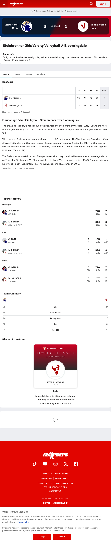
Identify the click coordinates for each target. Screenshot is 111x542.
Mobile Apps (61, 473)
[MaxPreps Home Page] (32, 11)
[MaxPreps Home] (16, 4)
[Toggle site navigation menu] (4, 4)
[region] (55, 524)
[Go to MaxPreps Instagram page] (55, 464)
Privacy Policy (62, 478)
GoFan (46, 502)
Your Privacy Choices (55, 487)
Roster (29, 74)
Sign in (103, 3)
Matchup (40, 74)
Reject (62, 536)
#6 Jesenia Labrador (65, 395)
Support (54, 490)
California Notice (64, 483)
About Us (47, 473)
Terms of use (45, 483)
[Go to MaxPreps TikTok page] (34, 464)
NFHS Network (60, 502)
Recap (6, 74)
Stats (17, 74)
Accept (42, 536)
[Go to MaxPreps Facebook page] (76, 464)
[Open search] (91, 4)
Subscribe (46, 478)
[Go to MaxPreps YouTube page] (45, 464)
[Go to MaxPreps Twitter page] (66, 464)
